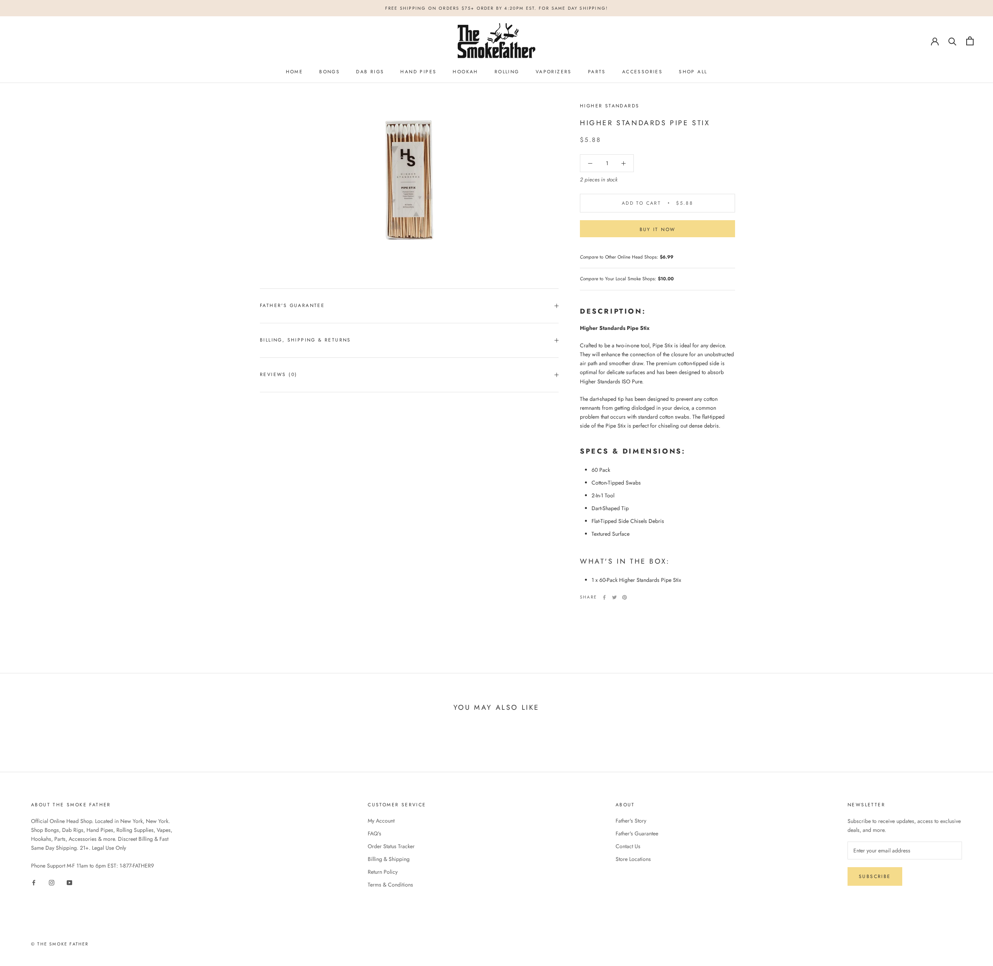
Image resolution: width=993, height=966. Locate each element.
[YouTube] (69, 882)
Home (294, 71)
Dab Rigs (370, 71)
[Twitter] (614, 597)
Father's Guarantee (292, 305)
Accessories (642, 71)
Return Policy (383, 872)
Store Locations (633, 859)
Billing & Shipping (389, 859)
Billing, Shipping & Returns (305, 339)
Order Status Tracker (391, 846)
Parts (597, 71)
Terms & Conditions (390, 884)
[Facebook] (604, 597)
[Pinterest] (624, 597)
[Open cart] (970, 40)
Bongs (329, 71)
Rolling (507, 71)
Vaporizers (554, 71)
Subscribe (875, 876)
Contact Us (628, 846)
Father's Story (631, 821)
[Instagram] (51, 882)
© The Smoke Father (60, 944)
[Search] (952, 41)
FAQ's (374, 833)
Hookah (465, 71)
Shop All (693, 71)
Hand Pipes (418, 71)
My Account (381, 821)
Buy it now (658, 229)
